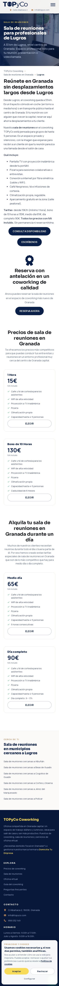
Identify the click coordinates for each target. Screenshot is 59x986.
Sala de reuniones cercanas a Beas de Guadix (28, 767)
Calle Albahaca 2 (20, 10)
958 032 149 (14, 920)
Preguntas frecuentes (15, 889)
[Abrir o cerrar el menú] (53, 4)
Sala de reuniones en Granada (18, 74)
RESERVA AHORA (29, 311)
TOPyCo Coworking (13, 71)
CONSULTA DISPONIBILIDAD (29, 231)
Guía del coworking (13, 884)
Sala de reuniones (13, 873)
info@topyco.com (41, 10)
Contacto (9, 894)
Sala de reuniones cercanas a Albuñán (24, 761)
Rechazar (42, 971)
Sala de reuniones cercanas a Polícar (23, 798)
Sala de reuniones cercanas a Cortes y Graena (28, 783)
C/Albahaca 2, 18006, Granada (24, 910)
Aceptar (16, 971)
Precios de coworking (14, 868)
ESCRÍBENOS (29, 242)
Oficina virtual (11, 879)
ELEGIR (29, 423)
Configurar (29, 978)
